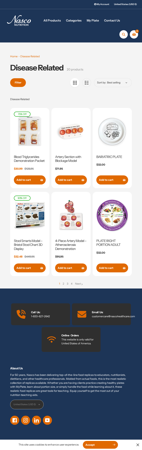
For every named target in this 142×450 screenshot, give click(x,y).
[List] (86, 82)
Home (14, 56)
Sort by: (101, 82)
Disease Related (30, 56)
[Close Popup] (138, 444)
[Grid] (74, 82)
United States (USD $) (125, 4)
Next (78, 283)
